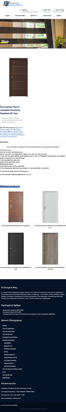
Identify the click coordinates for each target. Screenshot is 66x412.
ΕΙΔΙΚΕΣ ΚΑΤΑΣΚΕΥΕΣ (8, 340)
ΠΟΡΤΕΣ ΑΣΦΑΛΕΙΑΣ (8, 328)
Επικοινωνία (47, 15)
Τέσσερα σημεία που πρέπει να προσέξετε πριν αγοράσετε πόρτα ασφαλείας (25, 314)
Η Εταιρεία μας (20, 15)
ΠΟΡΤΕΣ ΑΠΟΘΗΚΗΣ (10, 366)
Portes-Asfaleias (13, 405)
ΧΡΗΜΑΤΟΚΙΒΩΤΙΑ (9, 354)
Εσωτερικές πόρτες (9, 312)
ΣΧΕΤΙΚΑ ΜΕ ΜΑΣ (7, 375)
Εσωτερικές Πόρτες (17, 131)
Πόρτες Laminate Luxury (10, 136)
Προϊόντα (33, 15)
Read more (16, 211)
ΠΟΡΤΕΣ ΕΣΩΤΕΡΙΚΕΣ (8, 331)
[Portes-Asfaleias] (12, 3)
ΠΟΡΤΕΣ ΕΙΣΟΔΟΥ (7, 334)
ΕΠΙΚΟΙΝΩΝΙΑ (6, 378)
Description (4, 142)
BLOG (4, 372)
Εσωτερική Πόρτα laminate (8, 133)
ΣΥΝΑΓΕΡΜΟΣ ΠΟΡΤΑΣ (10, 357)
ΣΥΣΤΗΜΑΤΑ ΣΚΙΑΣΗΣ (10, 360)
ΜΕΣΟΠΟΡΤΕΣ (8, 346)
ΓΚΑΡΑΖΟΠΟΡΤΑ (9, 363)
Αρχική (7, 15)
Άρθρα (58, 15)
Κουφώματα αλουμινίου (10, 310)
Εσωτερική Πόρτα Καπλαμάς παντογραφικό (16, 225)
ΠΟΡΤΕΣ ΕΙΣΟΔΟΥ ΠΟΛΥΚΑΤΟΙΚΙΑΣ (12, 369)
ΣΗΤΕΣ (6, 352)
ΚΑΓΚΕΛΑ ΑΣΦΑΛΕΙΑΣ (10, 349)
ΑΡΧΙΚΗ (4, 325)
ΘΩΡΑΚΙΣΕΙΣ (7, 343)
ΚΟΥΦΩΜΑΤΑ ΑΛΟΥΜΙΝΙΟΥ (10, 337)
